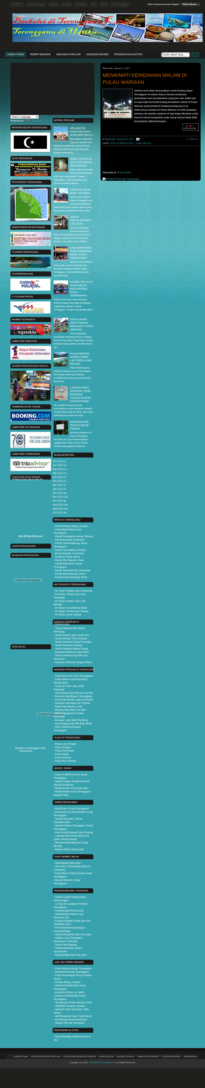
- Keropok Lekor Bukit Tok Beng (71, 720)
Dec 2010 (58, 493)
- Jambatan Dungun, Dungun (69, 1006)
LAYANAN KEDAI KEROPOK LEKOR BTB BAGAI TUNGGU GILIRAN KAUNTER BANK (80, 394)
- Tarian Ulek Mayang (65, 944)
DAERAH (17, 4)
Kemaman (81, 4)
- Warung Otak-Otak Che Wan (70, 710)
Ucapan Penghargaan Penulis (79, 1056)
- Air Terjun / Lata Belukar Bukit (70, 607)
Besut (104, 4)
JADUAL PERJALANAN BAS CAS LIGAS (80, 220)
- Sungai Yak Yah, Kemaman (69, 1023)
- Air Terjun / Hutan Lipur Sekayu (71, 611)
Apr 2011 (57, 485)
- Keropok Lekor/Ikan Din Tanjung (72, 703)
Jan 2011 (58, 489)
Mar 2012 (58, 473)
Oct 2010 (57, 500)
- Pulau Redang (62, 757)
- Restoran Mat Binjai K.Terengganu (73, 696)
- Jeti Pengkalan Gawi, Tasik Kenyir (73, 1016)
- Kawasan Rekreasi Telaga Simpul (73, 662)
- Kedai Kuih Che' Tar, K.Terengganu (73, 675)
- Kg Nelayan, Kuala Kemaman (70, 1019)
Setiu (93, 4)
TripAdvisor (190, 1056)
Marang (53, 4)
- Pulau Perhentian (64, 750)
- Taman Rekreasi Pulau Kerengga (72, 641)
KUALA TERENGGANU (122, 143)
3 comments (192, 139)
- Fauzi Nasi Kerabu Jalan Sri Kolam (73, 699)
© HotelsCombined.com (30, 540)
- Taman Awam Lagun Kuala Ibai (71, 635)
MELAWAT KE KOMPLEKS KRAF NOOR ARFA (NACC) (81, 132)
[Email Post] (137, 138)
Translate (37, 120)
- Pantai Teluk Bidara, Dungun (70, 550)
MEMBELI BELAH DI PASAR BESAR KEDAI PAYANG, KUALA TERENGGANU (81, 289)
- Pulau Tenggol (62, 747)
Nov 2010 (58, 496)
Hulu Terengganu (120, 4)
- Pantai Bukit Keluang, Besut (69, 573)
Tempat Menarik (40, 54)
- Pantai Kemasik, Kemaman (69, 539)
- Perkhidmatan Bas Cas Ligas (70, 955)
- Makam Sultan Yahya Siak (68, 849)
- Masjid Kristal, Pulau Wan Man (71, 788)
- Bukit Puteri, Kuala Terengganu (71, 808)
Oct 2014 (57, 461)
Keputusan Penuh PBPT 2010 (45, 1056)
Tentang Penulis (125, 1056)
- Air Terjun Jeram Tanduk (67, 614)
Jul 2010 (57, 512)
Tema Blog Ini (106, 1056)
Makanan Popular (68, 54)
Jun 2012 (58, 465)
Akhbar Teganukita (148, 1056)
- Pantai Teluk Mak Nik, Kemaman (72, 570)
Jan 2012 (58, 477)
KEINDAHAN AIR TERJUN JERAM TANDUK (79, 425)
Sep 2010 (58, 504)
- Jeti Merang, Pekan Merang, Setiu (73, 1002)
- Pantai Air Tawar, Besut (67, 556)
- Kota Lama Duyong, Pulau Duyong (73, 832)
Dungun (67, 4)
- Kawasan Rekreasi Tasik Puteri (71, 652)
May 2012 (58, 469)
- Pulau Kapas (61, 754)
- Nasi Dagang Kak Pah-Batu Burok (73, 723)
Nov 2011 (58, 481)
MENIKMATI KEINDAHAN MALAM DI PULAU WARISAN (144, 78)
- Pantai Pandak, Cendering (69, 553)
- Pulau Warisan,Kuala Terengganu (73, 968)
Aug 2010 (58, 508)
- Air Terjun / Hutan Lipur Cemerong (73, 590)
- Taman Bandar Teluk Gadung (70, 638)
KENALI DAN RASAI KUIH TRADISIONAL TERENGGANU (81, 162)
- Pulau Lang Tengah (65, 744)
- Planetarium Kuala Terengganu (71, 972)
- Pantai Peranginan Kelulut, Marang (73, 536)
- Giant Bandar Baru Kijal (67, 863)
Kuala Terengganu (36, 4)
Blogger (37, 751)
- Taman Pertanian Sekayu (68, 645)
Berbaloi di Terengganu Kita (103, 1062)
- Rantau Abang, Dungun (67, 982)
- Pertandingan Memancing (68, 910)
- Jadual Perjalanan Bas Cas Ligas (72, 934)
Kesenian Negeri (97, 54)
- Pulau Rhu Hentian (65, 761)
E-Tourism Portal (171, 1056)
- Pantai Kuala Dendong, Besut (70, 577)
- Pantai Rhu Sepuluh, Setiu (69, 560)
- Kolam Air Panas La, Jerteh (69, 992)
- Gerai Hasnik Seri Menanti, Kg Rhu (73, 693)
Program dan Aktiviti (128, 54)
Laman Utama (15, 54)
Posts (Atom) (124, 172)
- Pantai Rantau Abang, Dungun (71, 526)
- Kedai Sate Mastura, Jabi (68, 706)
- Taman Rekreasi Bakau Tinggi (71, 648)
